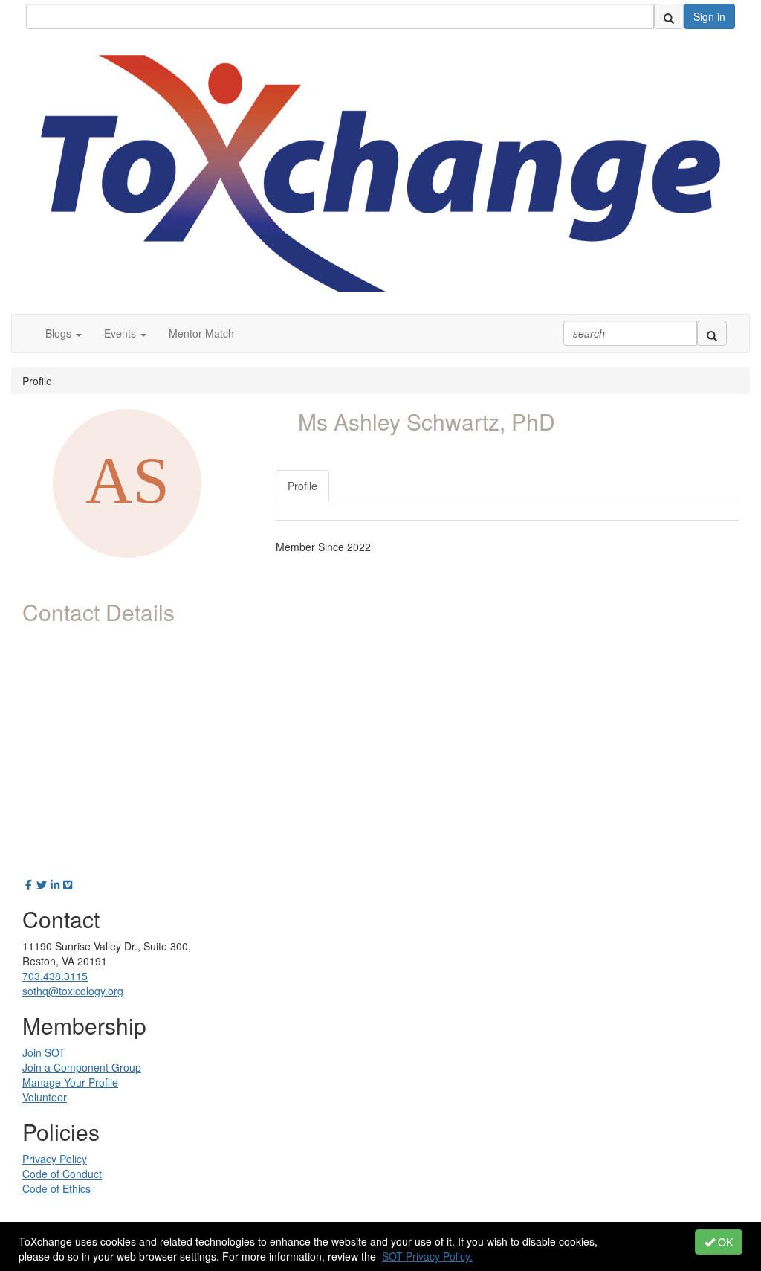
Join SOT (43, 1052)
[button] (63, 333)
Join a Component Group (81, 1067)
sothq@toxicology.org (72, 990)
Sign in (709, 16)
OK (724, 1242)
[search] (669, 16)
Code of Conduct (62, 1173)
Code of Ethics (56, 1188)
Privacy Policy (54, 1158)
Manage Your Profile (70, 1082)
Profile (302, 485)
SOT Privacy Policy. (427, 1256)
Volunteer (44, 1097)
